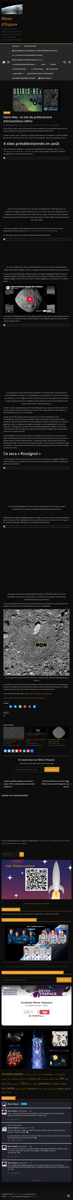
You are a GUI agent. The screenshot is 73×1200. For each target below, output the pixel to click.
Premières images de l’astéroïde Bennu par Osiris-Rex (13, 740)
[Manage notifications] (68, 1195)
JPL (31, 1084)
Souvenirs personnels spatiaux (23, 78)
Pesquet (17, 1089)
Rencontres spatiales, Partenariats (40, 73)
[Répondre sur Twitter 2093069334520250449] (8, 1140)
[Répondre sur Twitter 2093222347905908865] (8, 1119)
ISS (23, 1083)
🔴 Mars (53, 64)
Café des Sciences (33, 125)
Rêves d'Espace (13, 1111)
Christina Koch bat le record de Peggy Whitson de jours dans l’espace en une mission (55, 784)
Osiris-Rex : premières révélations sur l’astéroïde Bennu (40, 231)
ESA (62, 1078)
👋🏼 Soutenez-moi (30, 46)
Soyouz (60, 1088)
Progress (24, 1089)
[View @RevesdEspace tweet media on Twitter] (45, 1115)
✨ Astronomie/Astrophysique (23, 64)
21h (31, 1163)
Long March (55, 1084)
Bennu (25, 125)
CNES (38, 1079)
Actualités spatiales (12, 1074)
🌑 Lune (42, 64)
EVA (66, 1079)
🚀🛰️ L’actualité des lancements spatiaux (27, 55)
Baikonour (23, 1079)
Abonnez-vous (52, 769)
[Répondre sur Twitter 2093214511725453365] (8, 1156)
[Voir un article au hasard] (69, 62)
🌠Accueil (15, 46)
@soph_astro (24, 1128)
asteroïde (20, 125)
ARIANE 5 (40, 1074)
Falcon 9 (5, 1084)
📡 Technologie (52, 69)
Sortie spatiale (52, 1089)
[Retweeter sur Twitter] (6, 1125)
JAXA (28, 1084)
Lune (63, 1083)
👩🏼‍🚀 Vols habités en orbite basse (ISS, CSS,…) (27, 60)
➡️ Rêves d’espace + (45, 78)
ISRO (19, 1084)
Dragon (57, 1079)
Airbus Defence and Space (31, 1074)
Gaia (9, 1084)
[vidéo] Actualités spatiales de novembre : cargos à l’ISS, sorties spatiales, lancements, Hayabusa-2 (19, 784)
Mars (4, 1088)
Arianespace (48, 1074)
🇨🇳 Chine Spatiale (37, 69)
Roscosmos (33, 1088)
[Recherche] (21, 854)
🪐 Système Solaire (19, 69)
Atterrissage (15, 1079)
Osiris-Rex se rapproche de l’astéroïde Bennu (56, 740)
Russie (45, 1089)
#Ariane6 (41, 1115)
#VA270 (34, 1167)
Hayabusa (14, 1084)
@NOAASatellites (32, 1113)
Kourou (35, 1084)
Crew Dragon (44, 1079)
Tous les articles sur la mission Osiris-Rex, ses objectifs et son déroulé (24, 698)
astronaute (4, 1079)
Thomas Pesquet (6, 1092)
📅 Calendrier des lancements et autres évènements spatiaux (34, 51)
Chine (33, 1078)
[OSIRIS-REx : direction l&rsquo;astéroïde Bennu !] (36, 733)
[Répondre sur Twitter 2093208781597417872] (8, 1173)
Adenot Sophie (12, 1128)
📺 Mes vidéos (17, 73)
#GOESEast (21, 1113)
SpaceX (68, 1088)
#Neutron (53, 1149)
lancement (44, 1083)
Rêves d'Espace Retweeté (15, 1125)
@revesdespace (23, 1111)
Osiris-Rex (7, 112)
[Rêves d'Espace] (4, 62)
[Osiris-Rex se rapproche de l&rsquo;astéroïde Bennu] (58, 733)
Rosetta (40, 1089)
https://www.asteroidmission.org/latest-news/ (38, 694)
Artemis (56, 1074)
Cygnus (51, 1079)
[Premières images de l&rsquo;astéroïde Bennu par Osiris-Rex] (13, 733)
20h (31, 1111)
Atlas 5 (9, 1079)
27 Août (32, 1128)
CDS (40, 125)
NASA (43, 125)
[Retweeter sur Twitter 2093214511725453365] (12, 1156)
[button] (20, 46)
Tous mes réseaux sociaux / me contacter (37, 903)
